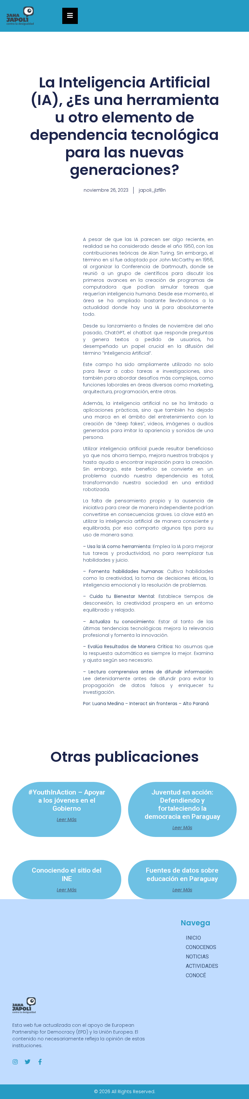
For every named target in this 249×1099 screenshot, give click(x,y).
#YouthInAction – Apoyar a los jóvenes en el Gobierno (66, 800)
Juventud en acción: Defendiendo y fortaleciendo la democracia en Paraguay (182, 804)
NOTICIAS (197, 957)
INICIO (193, 938)
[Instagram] (15, 1062)
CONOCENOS (201, 947)
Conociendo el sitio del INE (66, 874)
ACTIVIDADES (202, 966)
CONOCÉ (196, 975)
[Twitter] (27, 1062)
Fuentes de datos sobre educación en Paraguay (182, 874)
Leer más (67, 819)
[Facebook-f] (40, 1062)
